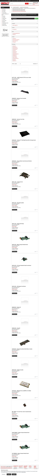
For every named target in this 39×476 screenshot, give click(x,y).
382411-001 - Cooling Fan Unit (17, 181)
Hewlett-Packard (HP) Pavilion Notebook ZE (29, 8)
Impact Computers (3, 466)
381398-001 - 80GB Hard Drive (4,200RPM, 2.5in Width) (21, 390)
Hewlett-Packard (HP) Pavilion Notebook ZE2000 (19, 9)
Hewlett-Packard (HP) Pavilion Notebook (18, 8)
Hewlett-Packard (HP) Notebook (24, 7)
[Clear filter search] (37, 21)
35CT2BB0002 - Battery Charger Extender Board (20, 453)
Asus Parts (4, 10)
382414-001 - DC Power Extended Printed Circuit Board (21, 265)
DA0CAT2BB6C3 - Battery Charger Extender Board (20, 432)
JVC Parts (3, 19)
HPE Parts (9, 468)
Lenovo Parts (4, 20)
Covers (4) (14, 50)
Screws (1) (14, 59)
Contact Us (25, 468)
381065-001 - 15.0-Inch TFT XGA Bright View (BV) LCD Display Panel (24, 140)
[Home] (5, 3)
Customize (3, 474)
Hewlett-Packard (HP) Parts (5, 14)
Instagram (36, 468)
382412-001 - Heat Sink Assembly (18, 202)
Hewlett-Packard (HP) (16, 7)
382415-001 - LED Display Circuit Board (19, 286)
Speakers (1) (14, 60)
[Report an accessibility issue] (30, 3)
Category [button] (13, 36)
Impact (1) (14, 34)
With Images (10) (15, 25)
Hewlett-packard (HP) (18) (16, 33)
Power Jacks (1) (15, 57)
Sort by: (13, 63)
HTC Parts (3, 17)
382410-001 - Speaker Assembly (17, 369)
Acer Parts (4, 9)
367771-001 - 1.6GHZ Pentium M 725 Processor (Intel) (21, 77)
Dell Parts (3, 11)
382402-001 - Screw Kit (16, 328)
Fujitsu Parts (4, 12)
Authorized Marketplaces (15, 468)
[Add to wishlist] (36, 84)
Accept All (14, 474)
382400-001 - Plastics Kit (16, 307)
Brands (30, 467)
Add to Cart (15, 84)
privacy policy (24, 472)
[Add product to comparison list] (35, 84)
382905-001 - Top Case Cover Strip (18, 119)
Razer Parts (4, 24)
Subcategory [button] (13, 44)
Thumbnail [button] (13, 23)
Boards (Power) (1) (15, 48)
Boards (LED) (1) (15, 47)
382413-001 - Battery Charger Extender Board (20, 244)
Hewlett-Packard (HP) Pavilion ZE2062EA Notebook (19, 11)
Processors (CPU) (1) (15, 58)
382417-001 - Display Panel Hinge (18, 223)
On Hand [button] (13, 27)
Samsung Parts (4, 25)
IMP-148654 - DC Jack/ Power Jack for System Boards (21, 411)
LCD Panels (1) (15, 56)
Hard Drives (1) (15, 51)
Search (27, 3)
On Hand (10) (14, 29)
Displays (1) (14, 38)
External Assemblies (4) (16, 39)
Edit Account (21, 467)
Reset (36, 18)
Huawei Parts (4, 18)
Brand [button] (13, 31)
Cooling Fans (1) (15, 49)
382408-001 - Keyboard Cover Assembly (19, 98)
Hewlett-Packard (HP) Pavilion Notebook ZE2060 (19, 10)
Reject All (8, 474)
